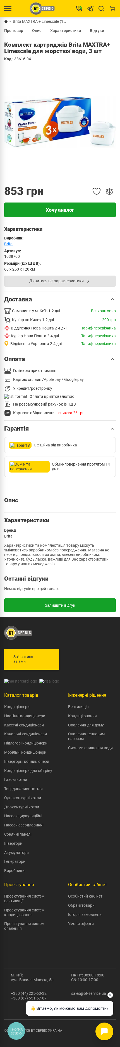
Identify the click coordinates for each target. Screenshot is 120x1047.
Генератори (14, 861)
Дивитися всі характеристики (56, 281)
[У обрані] (96, 191)
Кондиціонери (17, 706)
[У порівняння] (109, 191)
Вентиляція (78, 706)
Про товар (13, 30)
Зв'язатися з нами (23, 659)
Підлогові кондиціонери (25, 743)
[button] (60, 299)
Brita (8, 244)
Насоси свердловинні (23, 825)
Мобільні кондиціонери (25, 752)
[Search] (101, 8)
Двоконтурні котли (21, 807)
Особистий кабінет (85, 896)
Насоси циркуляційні (23, 816)
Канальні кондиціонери (25, 734)
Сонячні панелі (17, 834)
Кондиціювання (82, 716)
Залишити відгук (60, 605)
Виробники (14, 870)
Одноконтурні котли (22, 798)
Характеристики (65, 30)
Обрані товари (81, 905)
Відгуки (97, 30)
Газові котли (15, 779)
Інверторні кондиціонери (26, 761)
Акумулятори (16, 852)
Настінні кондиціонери (24, 716)
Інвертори (13, 843)
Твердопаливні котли (23, 788)
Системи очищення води (90, 748)
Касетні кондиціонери (24, 725)
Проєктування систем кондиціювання (24, 912)
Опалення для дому (86, 725)
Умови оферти (81, 923)
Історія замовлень (85, 914)
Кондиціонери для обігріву (28, 770)
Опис (36, 30)
